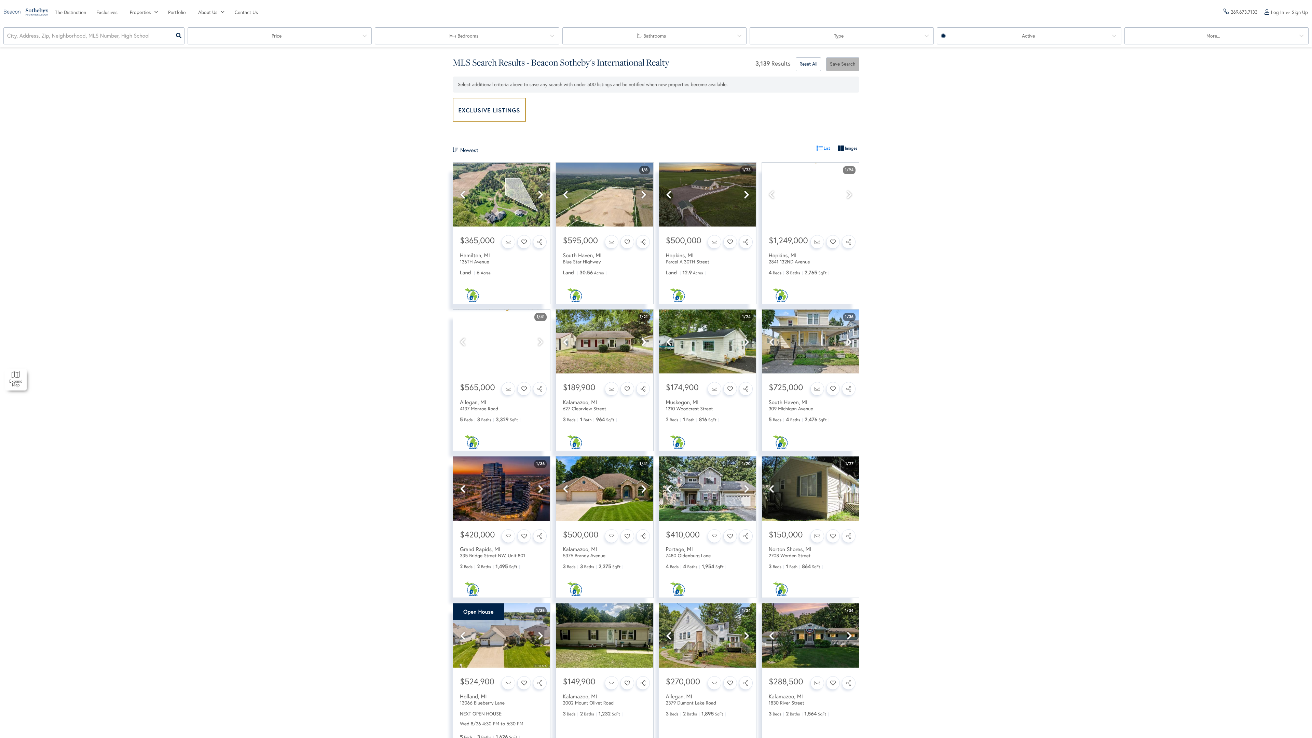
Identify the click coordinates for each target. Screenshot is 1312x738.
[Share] (540, 242)
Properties (140, 12)
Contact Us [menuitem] (246, 12)
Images (850, 148)
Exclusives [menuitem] (107, 12)
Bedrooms (467, 36)
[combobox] (8, 36)
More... (1213, 36)
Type (839, 36)
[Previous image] (462, 195)
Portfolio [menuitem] (177, 12)
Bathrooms (654, 36)
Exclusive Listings (489, 110)
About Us (207, 12)
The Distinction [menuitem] (70, 12)
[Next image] (540, 195)
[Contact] (508, 242)
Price (277, 36)
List (826, 148)
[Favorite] (524, 242)
